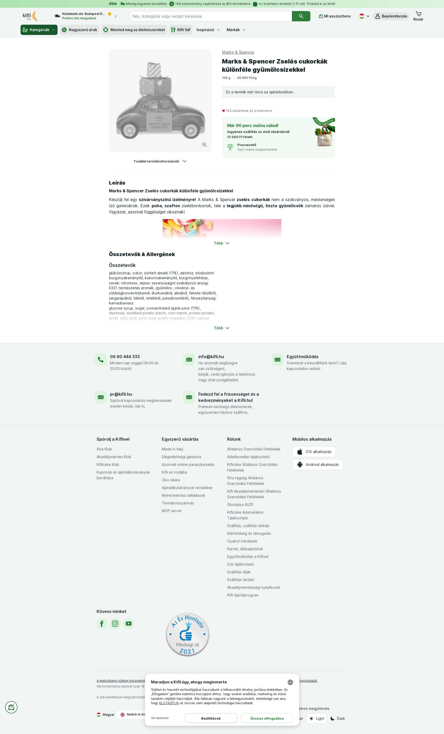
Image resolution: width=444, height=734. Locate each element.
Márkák (233, 30)
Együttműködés (303, 356)
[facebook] (102, 624)
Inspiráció (205, 30)
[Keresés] (301, 16)
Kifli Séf (183, 30)
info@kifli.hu (211, 356)
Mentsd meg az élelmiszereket (137, 30)
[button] (391, 16)
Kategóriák (39, 30)
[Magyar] (364, 16)
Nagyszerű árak (83, 30)
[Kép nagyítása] (204, 145)
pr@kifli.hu (121, 394)
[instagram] (115, 624)
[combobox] (211, 16)
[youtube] (128, 624)
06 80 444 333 (125, 356)
